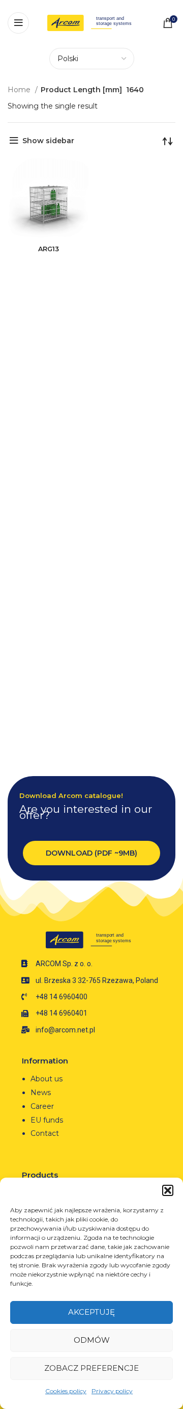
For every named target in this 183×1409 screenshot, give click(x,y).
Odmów (92, 1340)
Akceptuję (91, 1312)
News (40, 1092)
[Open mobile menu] (18, 23)
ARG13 (48, 249)
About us (46, 1078)
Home (20, 89)
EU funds (46, 1120)
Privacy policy (112, 1391)
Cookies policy (65, 1391)
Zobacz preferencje (91, 1368)
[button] (168, 1190)
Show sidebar (48, 140)
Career (42, 1106)
